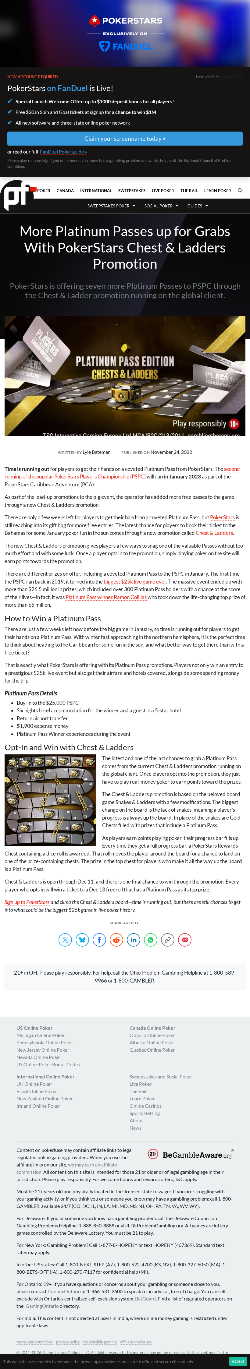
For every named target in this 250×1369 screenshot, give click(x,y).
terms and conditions (34, 1341)
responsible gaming (100, 1341)
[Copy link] (167, 940)
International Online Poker (45, 1076)
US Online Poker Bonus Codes (48, 1064)
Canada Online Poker (153, 1028)
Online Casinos (146, 1106)
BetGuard (145, 1298)
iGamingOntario (41, 1306)
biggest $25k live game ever (135, 581)
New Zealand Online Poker (44, 1098)
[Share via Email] (184, 940)
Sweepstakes (131, 190)
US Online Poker (34, 1028)
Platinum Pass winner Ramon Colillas (106, 597)
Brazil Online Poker (36, 1091)
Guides (195, 205)
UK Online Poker (34, 1084)
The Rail (189, 190)
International (96, 190)
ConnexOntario (64, 1291)
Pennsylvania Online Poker (44, 1042)
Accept (238, 1361)
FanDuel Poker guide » (63, 151)
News (135, 1128)
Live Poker (163, 190)
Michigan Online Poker (40, 1035)
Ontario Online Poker (152, 1035)
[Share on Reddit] (116, 940)
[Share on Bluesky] (82, 940)
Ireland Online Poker (38, 1106)
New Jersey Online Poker (42, 1050)
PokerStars (222, 517)
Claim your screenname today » (125, 138)
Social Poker (159, 205)
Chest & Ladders (214, 533)
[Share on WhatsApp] (150, 940)
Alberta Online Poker (152, 1042)
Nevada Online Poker (38, 1057)
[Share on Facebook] (99, 940)
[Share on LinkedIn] (133, 940)
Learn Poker (217, 190)
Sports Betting (145, 1113)
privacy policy (68, 1341)
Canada (65, 190)
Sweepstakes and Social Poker (161, 1076)
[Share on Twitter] (65, 940)
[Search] (239, 190)
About (136, 1120)
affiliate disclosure (136, 1341)
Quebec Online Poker (152, 1050)
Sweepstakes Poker (108, 205)
